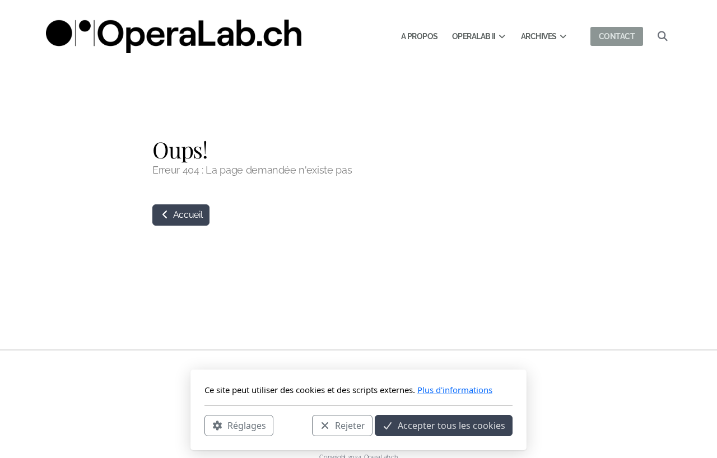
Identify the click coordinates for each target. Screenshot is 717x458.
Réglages (246, 425)
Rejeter (350, 425)
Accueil (186, 214)
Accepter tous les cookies (451, 425)
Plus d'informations (454, 389)
